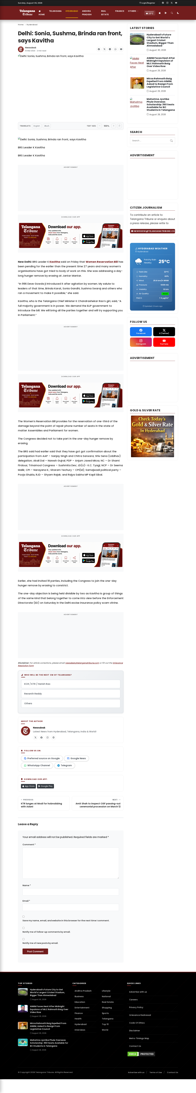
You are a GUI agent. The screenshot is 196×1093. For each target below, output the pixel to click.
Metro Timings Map (139, 1038)
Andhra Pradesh (87, 13)
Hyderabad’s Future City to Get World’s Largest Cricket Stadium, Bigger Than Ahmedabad (160, 40)
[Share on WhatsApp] (115, 49)
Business (79, 996)
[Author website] (53, 737)
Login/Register (148, 3)
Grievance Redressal (140, 1015)
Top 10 (105, 1024)
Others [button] (132, 11)
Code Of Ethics (137, 1022)
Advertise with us (138, 991)
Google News (78, 758)
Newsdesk (30, 47)
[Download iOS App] (160, 13)
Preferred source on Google (43, 758)
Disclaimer (134, 1030)
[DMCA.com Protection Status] (152, 1054)
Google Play (46, 786)
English (37, 126)
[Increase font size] (113, 126)
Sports (105, 1013)
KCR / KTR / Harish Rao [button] (37, 684)
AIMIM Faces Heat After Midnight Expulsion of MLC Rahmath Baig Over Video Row (161, 62)
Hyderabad (72, 11)
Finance (119, 11)
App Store (29, 786)
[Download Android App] (166, 13)
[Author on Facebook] (41, 737)
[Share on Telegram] (109, 49)
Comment (29, 844)
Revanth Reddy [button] (33, 693)
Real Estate (105, 13)
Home (42, 14)
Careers (133, 999)
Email (26, 900)
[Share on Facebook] (98, 49)
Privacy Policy (136, 1007)
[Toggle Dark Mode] (178, 13)
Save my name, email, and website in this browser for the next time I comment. (66, 920)
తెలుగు (46, 126)
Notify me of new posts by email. (40, 943)
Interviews (80, 1029)
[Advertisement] (70, 190)
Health (78, 1018)
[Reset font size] (119, 126)
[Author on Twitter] (35, 737)
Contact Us (135, 1046)
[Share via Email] (121, 49)
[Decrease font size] (99, 126)
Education (80, 1002)
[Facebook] (163, 3)
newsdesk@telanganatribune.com (82, 663)
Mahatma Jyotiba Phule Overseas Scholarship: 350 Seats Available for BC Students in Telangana (161, 104)
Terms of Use (156, 1072)
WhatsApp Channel (38, 765)
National (106, 996)
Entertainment (82, 1007)
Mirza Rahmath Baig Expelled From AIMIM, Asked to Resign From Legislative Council (160, 83)
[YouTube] (176, 3)
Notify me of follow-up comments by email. (46, 931)
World (105, 1029)
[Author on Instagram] (47, 737)
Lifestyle (106, 990)
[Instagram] (167, 3)
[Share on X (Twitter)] (104, 49)
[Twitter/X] (172, 3)
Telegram (66, 765)
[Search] (172, 13)
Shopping (107, 1007)
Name (27, 885)
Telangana (55, 11)
